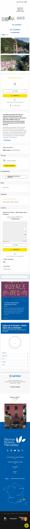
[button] (20, 2)
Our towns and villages (5, 513)
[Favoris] (22, 2)
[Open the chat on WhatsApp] (26, 525)
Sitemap (26, 513)
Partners (17, 513)
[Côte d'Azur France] (13, 519)
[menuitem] (20, 10)
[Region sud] (23, 519)
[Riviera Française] (5, 519)
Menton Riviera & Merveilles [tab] (18, 478)
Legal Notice (22, 513)
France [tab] (6, 478)
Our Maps (12, 513)
